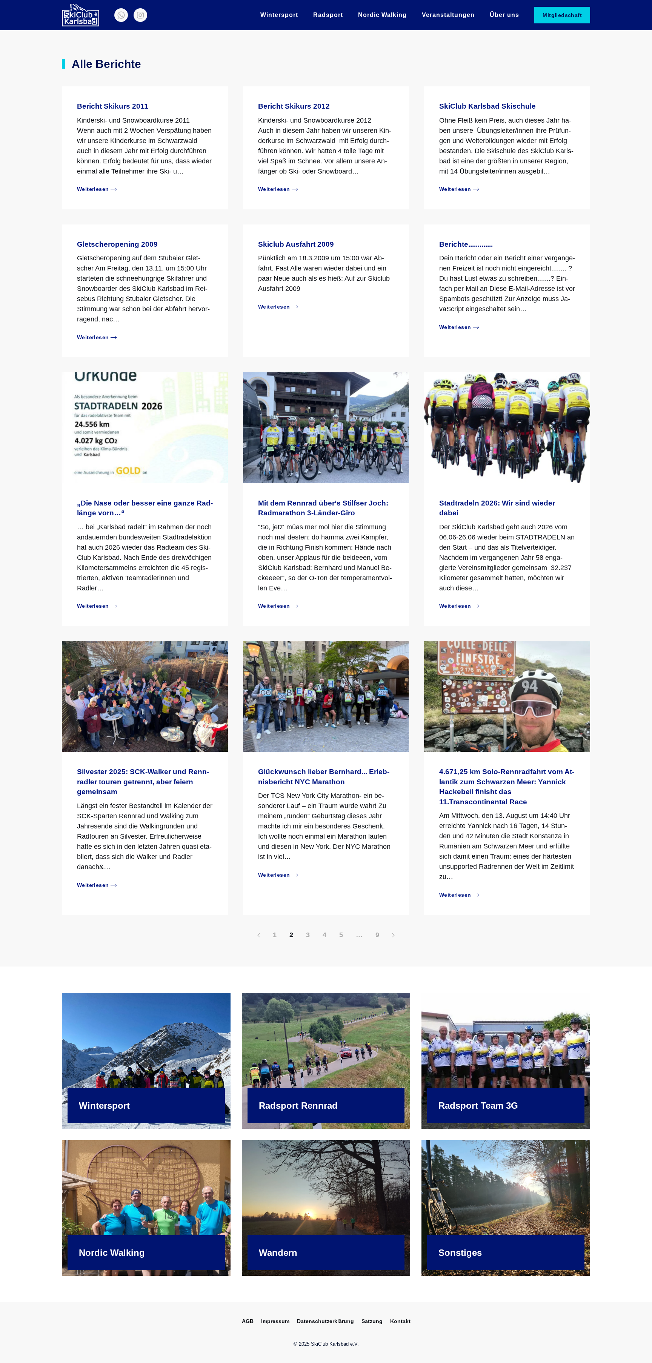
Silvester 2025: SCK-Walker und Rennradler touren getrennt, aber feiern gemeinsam (143, 782)
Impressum (275, 1321)
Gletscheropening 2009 (117, 244)
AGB (248, 1321)
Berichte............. (466, 244)
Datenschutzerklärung (325, 1321)
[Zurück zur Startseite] (80, 15)
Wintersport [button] (279, 15)
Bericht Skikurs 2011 (112, 106)
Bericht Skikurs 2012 (294, 106)
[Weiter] (393, 935)
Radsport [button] (328, 15)
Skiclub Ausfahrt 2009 (296, 244)
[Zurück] (259, 935)
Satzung (372, 1321)
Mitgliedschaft (562, 15)
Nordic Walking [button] (382, 15)
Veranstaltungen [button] (448, 15)
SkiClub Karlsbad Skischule (487, 106)
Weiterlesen (93, 189)
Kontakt (400, 1321)
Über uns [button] (504, 15)
